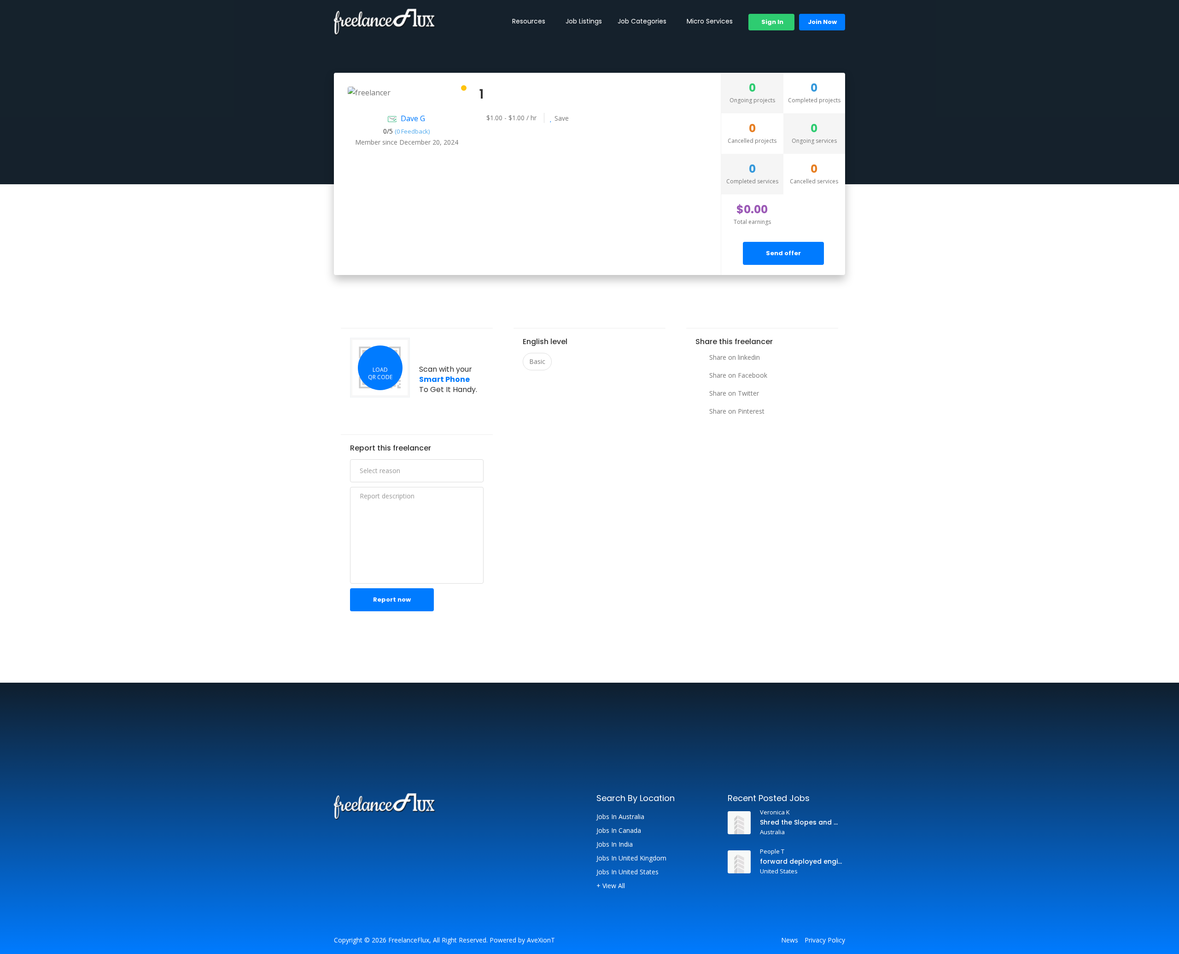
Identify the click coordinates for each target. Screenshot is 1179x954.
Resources (528, 21)
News (789, 940)
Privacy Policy (825, 940)
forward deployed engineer (801, 861)
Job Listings (584, 21)
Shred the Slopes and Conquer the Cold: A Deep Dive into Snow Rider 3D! (801, 822)
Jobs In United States (627, 872)
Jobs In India (614, 844)
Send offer (783, 253)
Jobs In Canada (618, 830)
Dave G (413, 118)
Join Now (822, 22)
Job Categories (642, 21)
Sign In (771, 22)
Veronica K (775, 812)
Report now (392, 599)
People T (772, 851)
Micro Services (710, 21)
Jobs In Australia (620, 816)
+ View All (610, 886)
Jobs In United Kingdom (631, 858)
